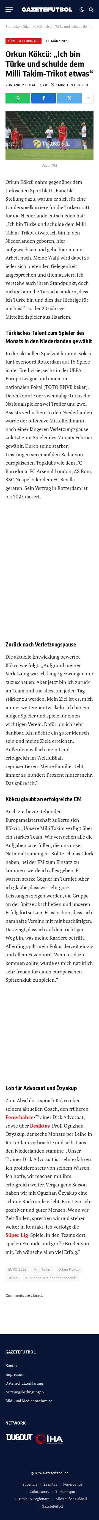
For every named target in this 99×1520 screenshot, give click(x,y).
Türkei (13, 1278)
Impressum (15, 1374)
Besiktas (50, 1484)
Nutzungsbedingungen (25, 1392)
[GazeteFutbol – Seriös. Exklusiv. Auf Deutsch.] (47, 9)
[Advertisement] (49, 574)
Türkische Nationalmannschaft (50, 1278)
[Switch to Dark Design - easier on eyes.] (81, 9)
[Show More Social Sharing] (88, 98)
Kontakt (12, 1365)
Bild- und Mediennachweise (29, 1400)
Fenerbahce (72, 1484)
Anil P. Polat (24, 85)
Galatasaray (39, 1491)
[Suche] (91, 10)
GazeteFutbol (52, 1506)
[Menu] (9, 10)
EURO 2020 (17, 1269)
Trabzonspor (65, 1491)
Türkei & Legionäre (23, 41)
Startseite (13, 27)
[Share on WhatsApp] (18, 98)
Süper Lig (30, 1484)
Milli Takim (42, 1269)
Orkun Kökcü (68, 1269)
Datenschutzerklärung (24, 1383)
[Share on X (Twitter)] (69, 98)
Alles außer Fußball (71, 1498)
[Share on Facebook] (43, 98)
